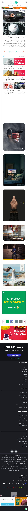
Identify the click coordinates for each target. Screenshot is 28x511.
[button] (1, 243)
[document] (14, 255)
